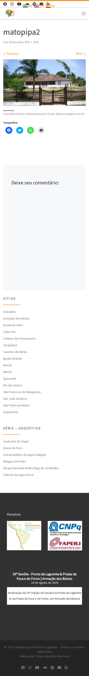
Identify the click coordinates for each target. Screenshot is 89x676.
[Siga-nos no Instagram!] (12, 4)
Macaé (7, 365)
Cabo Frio (9, 332)
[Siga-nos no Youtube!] (19, 4)
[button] (24, 535)
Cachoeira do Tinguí (16, 441)
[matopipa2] (44, 82)
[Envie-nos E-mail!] (59, 667)
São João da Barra (15, 399)
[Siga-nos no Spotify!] (52, 667)
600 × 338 (31, 42)
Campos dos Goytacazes (19, 338)
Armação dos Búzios (16, 318)
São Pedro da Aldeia (16, 405)
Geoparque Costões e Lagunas (36, 647)
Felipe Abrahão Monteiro (53, 656)
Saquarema (10, 412)
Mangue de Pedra (14, 461)
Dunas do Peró (12, 448)
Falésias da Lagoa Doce (18, 475)
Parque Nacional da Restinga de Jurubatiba (31, 468)
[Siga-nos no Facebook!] (5, 4)
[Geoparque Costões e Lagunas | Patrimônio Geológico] (10, 13)
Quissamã (9, 378)
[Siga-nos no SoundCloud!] (45, 667)
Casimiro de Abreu (15, 352)
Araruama (9, 312)
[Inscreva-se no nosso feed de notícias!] (66, 667)
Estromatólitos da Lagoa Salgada (24, 455)
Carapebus (10, 345)
